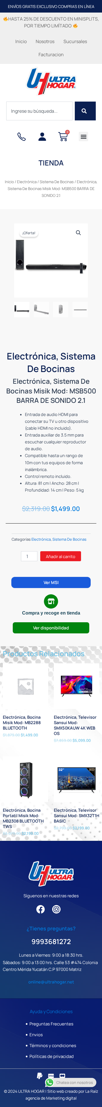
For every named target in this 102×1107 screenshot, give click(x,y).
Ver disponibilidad (51, 628)
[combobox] (39, 111)
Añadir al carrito (60, 556)
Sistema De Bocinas (57, 181)
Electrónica (27, 181)
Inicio (21, 41)
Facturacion (51, 54)
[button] (83, 136)
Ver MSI (51, 582)
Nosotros (45, 41)
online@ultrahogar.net (51, 982)
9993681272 (51, 941)
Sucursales (75, 41)
